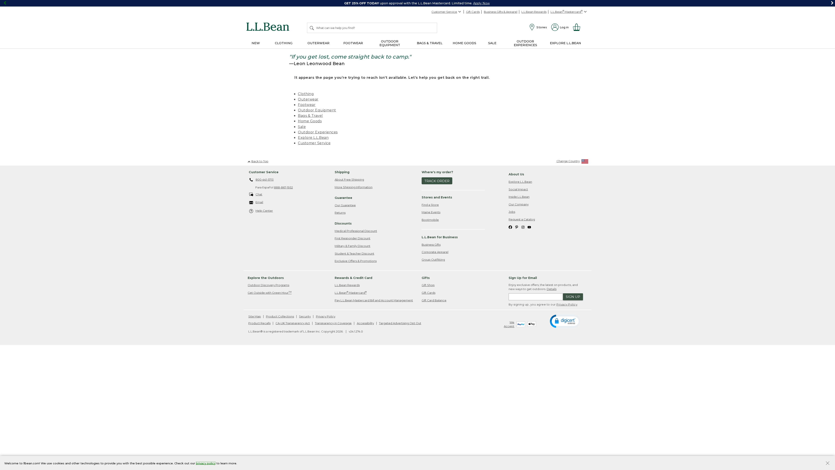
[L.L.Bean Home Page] (269, 27)
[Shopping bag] (578, 27)
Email (259, 202)
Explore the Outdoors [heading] (266, 278)
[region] (417, 3)
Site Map (254, 316)
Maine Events (431, 212)
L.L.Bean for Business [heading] (440, 237)
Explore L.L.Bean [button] (565, 43)
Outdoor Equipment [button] (389, 43)
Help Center (264, 210)
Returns (340, 212)
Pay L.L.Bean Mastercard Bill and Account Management (374, 300)
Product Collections (280, 316)
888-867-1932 (283, 187)
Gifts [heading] (426, 278)
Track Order (436, 181)
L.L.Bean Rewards (533, 11)
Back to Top (259, 161)
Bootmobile (430, 220)
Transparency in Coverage (333, 323)
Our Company (519, 204)
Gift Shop (428, 285)
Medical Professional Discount (356, 231)
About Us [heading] (516, 174)
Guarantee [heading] (343, 198)
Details (551, 289)
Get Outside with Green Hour (270, 292)
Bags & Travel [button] (430, 43)
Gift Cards (473, 11)
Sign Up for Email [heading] (523, 278)
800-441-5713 (265, 179)
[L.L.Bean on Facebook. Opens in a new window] (510, 227)
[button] (565, 321)
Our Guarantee (345, 205)
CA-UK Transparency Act (293, 323)
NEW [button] (256, 43)
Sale (302, 127)
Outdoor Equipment (317, 110)
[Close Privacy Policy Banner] (828, 463)
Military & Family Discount (352, 246)
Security (305, 316)
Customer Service (444, 11)
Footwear (307, 105)
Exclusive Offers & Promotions (356, 261)
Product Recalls (259, 323)
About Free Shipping (349, 179)
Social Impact (518, 189)
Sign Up (573, 297)
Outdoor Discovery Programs (268, 285)
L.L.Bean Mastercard (351, 292)
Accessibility (365, 323)
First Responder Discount (352, 238)
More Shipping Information (353, 187)
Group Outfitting (433, 259)
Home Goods (310, 121)
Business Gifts (431, 244)
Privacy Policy (566, 304)
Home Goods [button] (464, 43)
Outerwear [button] (318, 43)
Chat (259, 194)
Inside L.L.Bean (519, 196)
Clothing (306, 94)
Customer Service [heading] (264, 172)
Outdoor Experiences (318, 132)
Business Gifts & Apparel (500, 11)
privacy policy (205, 463)
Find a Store (430, 204)
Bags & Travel (310, 116)
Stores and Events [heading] (437, 197)
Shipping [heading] (342, 172)
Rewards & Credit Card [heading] (353, 278)
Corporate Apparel (435, 252)
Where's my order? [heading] (437, 172)
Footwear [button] (353, 43)
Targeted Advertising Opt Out (400, 323)
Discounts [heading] (343, 223)
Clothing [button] (283, 43)
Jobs (512, 211)
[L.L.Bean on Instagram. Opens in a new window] (523, 227)
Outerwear (308, 99)
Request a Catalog (522, 219)
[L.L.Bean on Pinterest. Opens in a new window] (516, 227)
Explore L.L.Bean (313, 138)
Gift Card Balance (434, 300)
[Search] (312, 27)
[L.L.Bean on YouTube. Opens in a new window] (529, 227)
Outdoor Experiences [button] (525, 43)
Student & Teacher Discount (354, 253)
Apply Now (481, 3)
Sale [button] (492, 43)
